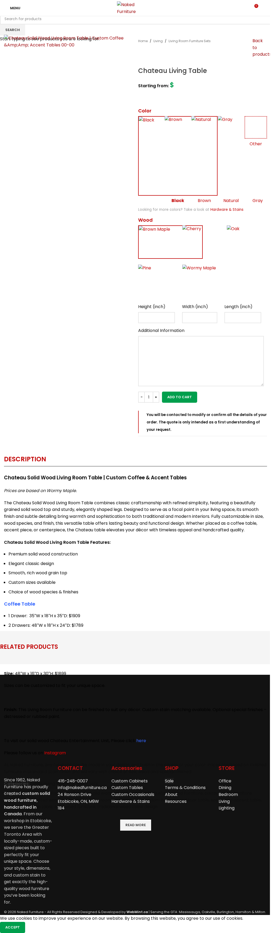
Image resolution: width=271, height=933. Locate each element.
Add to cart (179, 397)
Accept (12, 927)
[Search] (265, 8)
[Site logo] (135, 8)
